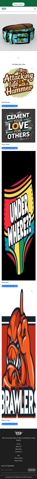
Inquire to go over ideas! (10, 106)
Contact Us (18, 451)
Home (18, 444)
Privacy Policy (18, 458)
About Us (18, 446)
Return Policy (18, 460)
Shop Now (18, 449)
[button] (18, 58)
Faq (18, 455)
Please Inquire (18, 4)
